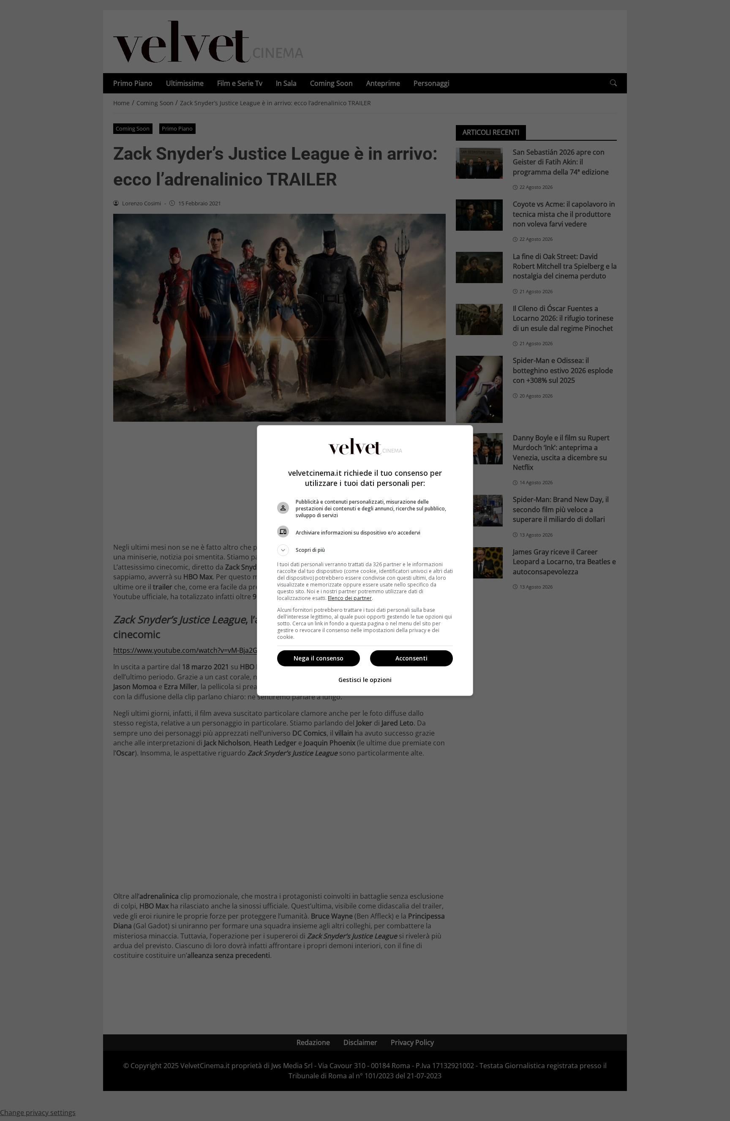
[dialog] (365, 560)
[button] (365, 550)
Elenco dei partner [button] (350, 598)
